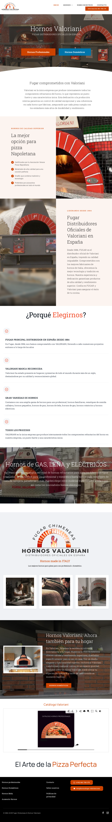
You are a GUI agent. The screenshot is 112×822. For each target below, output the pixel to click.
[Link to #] (6, 331)
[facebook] (103, 813)
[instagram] (108, 813)
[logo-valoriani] (10, 3)
